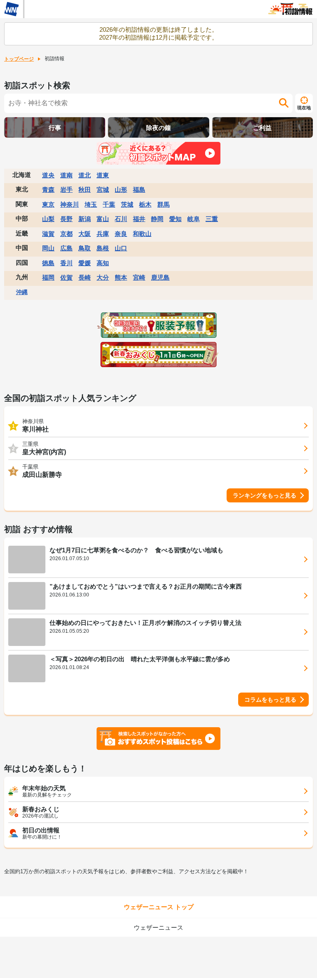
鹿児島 (160, 277)
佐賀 (66, 277)
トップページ (19, 59)
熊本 (121, 277)
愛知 (175, 218)
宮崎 (139, 277)
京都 (66, 233)
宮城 (103, 189)
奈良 (121, 233)
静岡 (157, 218)
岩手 (66, 189)
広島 (66, 248)
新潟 (84, 218)
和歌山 (142, 233)
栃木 (145, 204)
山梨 (48, 218)
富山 (103, 218)
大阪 (84, 233)
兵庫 (103, 233)
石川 (121, 218)
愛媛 (84, 262)
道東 (103, 175)
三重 (212, 218)
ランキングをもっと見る (264, 495)
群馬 (163, 204)
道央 (48, 175)
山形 (121, 189)
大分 (103, 277)
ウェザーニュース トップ (159, 906)
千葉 (109, 204)
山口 (121, 248)
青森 (48, 189)
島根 (103, 248)
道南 (66, 175)
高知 (103, 262)
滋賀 (48, 233)
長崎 (84, 277)
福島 (139, 189)
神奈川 (69, 204)
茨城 (127, 204)
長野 (66, 218)
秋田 (84, 189)
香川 (66, 262)
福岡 (48, 277)
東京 (48, 204)
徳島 (48, 262)
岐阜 (193, 218)
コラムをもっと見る (270, 699)
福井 (139, 218)
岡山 (48, 248)
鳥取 (84, 248)
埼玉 (91, 204)
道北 (84, 175)
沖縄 (22, 292)
